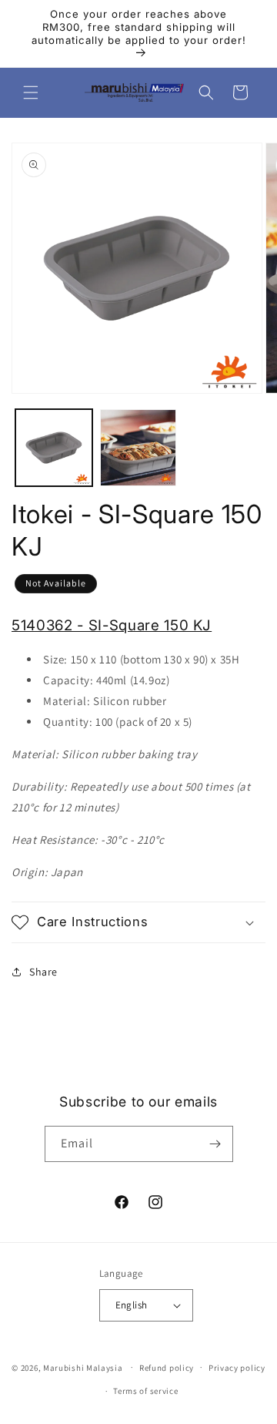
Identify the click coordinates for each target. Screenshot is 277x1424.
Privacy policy (237, 1367)
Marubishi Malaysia (83, 1367)
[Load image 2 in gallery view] (138, 447)
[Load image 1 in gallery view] (53, 447)
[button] (31, 92)
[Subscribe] (215, 1144)
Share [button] (43, 972)
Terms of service (145, 1390)
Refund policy (166, 1367)
